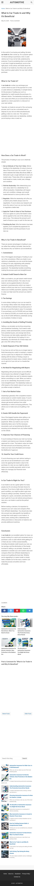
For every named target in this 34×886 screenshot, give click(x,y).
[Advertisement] (17, 134)
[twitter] (11, 611)
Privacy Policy (26, 873)
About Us (10, 873)
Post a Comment (15, 21)
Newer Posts (6, 713)
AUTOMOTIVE (17, 2)
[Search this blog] (31, 2)
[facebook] (4, 611)
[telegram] (29, 611)
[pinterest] (17, 611)
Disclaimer (18, 873)
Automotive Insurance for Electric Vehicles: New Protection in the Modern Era (21, 776)
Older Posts (28, 713)
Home (5, 873)
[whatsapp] (23, 611)
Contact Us (17, 877)
